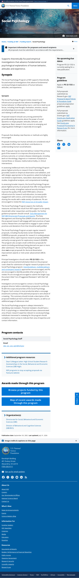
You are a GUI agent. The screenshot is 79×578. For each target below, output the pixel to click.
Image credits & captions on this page (20, 441)
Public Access (6, 555)
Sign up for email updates (15, 472)
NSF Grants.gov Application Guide (66, 118)
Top (75, 428)
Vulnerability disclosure (8, 575)
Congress (5, 531)
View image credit (71, 36)
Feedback (77, 401)
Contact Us (5, 501)
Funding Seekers (7, 525)
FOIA (37, 575)
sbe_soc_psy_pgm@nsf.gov (13, 346)
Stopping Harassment (9, 558)
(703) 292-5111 (7, 466)
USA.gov (52, 575)
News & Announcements (10, 510)
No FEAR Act (44, 575)
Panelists (5, 540)
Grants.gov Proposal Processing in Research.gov (66, 125)
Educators (5, 537)
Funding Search (25, 42)
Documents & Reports (9, 549)
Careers (4, 492)
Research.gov (6, 567)
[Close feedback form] (77, 395)
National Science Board (10, 498)
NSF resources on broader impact (35, 202)
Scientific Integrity (8, 564)
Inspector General (22, 575)
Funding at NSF (13, 42)
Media (4, 534)
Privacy (32, 575)
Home (4, 42)
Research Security (8, 561)
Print (75, 41)
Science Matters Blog (9, 516)
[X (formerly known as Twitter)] (7, 477)
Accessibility (61, 575)
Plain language (71, 575)
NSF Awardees (7, 528)
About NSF (5, 489)
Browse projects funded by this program (25, 391)
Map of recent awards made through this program (25, 401)
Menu (75, 6)
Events (4, 513)
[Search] (68, 6)
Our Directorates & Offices (11, 495)
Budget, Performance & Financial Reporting (16, 552)
